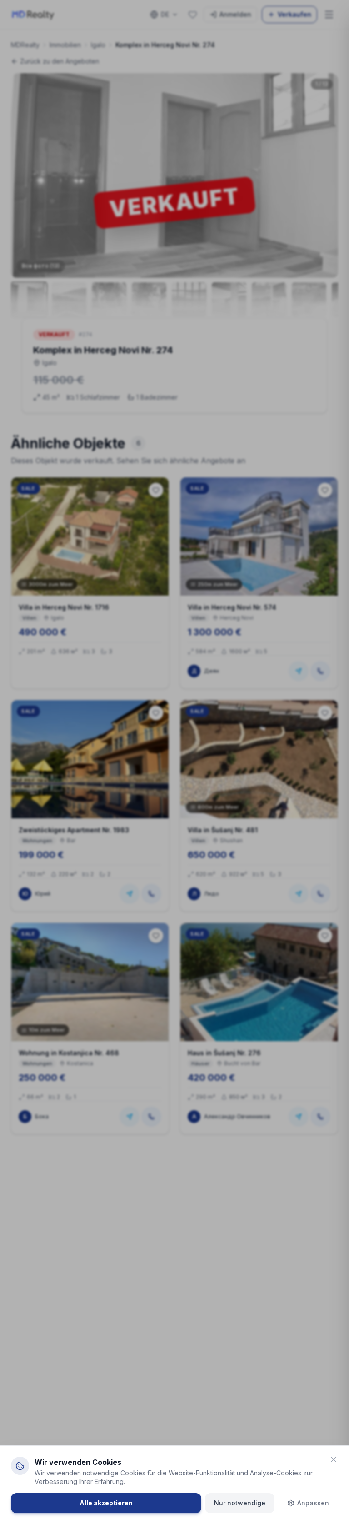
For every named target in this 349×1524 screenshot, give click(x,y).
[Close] (333, 1459)
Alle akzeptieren (106, 1503)
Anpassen (313, 1503)
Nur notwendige (239, 1503)
